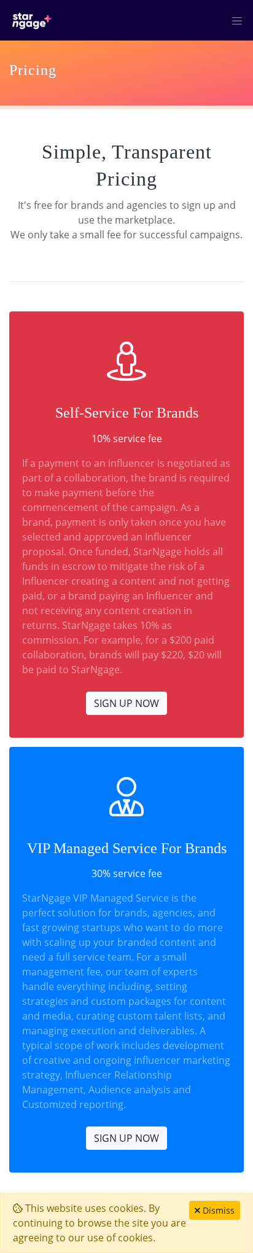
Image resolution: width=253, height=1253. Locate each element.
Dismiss (217, 1210)
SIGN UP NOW (126, 703)
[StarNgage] (32, 20)
